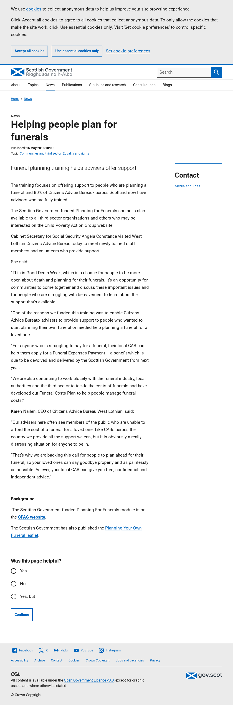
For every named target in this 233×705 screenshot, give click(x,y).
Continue (22, 614)
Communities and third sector (40, 153)
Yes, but (27, 596)
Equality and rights (76, 153)
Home (15, 99)
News (50, 85)
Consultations (144, 85)
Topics (33, 85)
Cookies (74, 660)
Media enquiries (187, 186)
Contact (56, 660)
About (15, 85)
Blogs (167, 85)
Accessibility (19, 660)
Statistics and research (107, 85)
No (23, 583)
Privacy (155, 660)
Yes (23, 570)
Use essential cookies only (77, 51)
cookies (33, 9)
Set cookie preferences (128, 51)
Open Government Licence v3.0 (89, 680)
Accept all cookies (29, 51)
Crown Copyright (98, 660)
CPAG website (31, 517)
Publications (72, 85)
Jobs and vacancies (130, 660)
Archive (39, 660)
